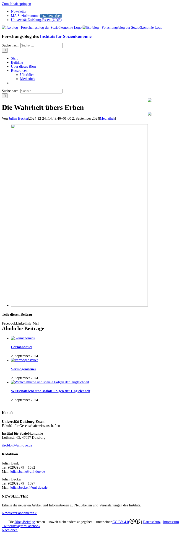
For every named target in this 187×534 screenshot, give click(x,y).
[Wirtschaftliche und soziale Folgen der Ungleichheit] (50, 382)
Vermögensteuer (23, 369)
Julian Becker (18, 118)
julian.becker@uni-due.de (28, 487)
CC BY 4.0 (120, 522)
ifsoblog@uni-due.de (17, 445)
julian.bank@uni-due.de (27, 471)
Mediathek (107, 118)
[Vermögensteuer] (24, 360)
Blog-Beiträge (25, 522)
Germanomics (21, 347)
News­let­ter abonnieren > (19, 513)
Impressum (171, 522)
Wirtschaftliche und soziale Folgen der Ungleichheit (50, 391)
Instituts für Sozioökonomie (65, 36)
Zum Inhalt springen (16, 4)
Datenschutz (152, 522)
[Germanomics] (23, 338)
